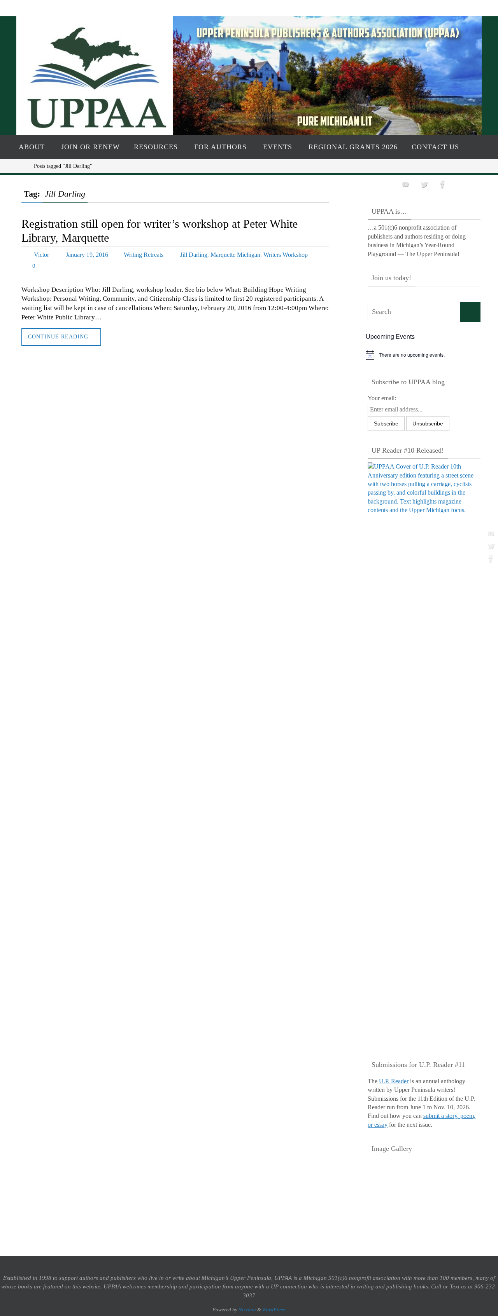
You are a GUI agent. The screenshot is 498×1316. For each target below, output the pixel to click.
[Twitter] (490, 546)
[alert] (424, 355)
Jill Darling (193, 254)
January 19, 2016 (87, 254)
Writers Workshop (285, 254)
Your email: (382, 398)
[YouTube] (490, 533)
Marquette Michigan (235, 254)
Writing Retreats (143, 254)
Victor (41, 254)
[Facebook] (490, 558)
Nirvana (247, 1310)
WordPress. (274, 1310)
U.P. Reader (394, 1081)
